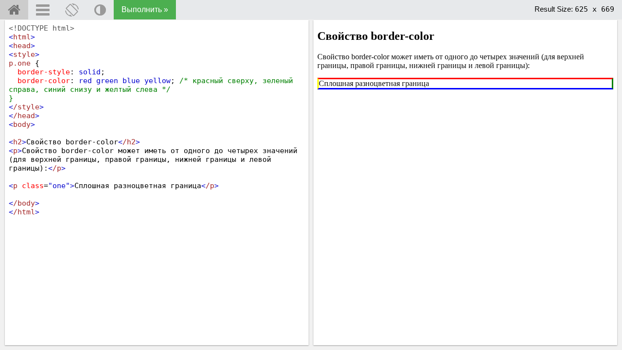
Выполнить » (144, 9)
